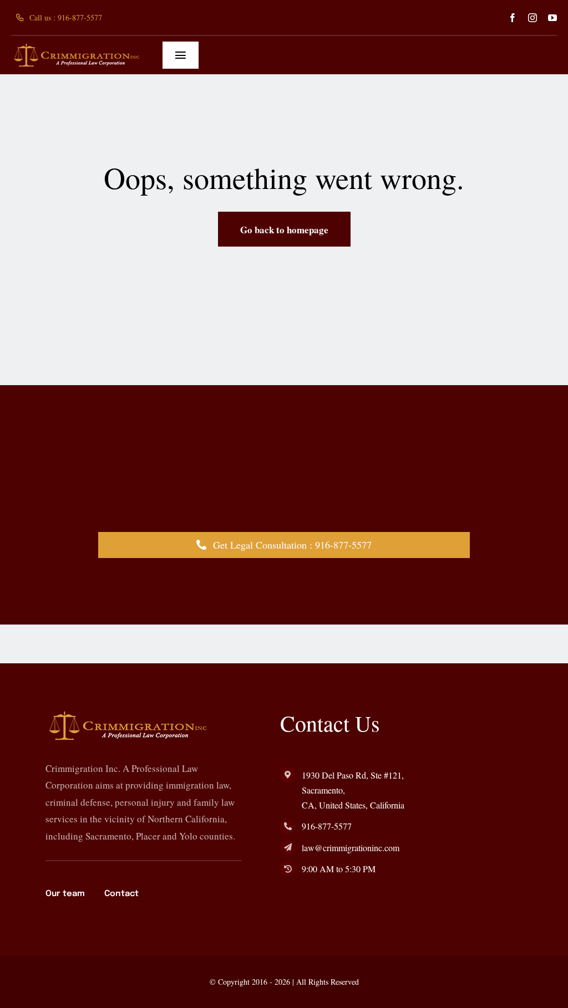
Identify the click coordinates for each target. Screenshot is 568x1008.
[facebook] (512, 17)
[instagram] (532, 17)
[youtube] (552, 17)
